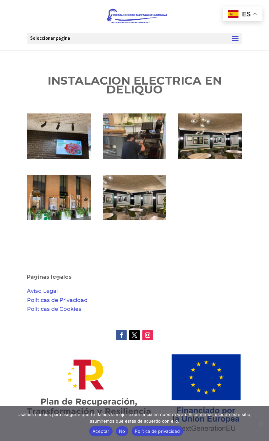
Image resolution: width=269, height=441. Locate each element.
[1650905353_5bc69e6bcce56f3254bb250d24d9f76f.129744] (135, 159)
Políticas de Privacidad (57, 300)
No (122, 431)
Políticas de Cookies (54, 309)
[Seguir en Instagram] (147, 335)
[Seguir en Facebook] (121, 335)
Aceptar (101, 431)
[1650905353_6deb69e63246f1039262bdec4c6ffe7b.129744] (59, 159)
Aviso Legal (42, 291)
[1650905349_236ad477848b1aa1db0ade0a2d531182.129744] (135, 220)
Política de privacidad (157, 431)
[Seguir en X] (134, 335)
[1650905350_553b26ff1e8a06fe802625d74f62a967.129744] (210, 159)
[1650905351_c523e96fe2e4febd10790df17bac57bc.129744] (59, 220)
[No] (261, 423)
